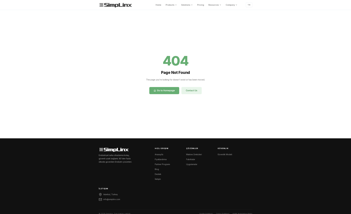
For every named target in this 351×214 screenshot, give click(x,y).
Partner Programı (162, 164)
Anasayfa (159, 154)
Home (158, 5)
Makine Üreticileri (194, 154)
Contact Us (191, 90)
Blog (157, 169)
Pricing (200, 5)
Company (230, 5)
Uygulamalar (191, 164)
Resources (213, 5)
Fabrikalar (190, 159)
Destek (158, 174)
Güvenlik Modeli (225, 154)
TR (249, 5)
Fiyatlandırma (161, 159)
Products (170, 5)
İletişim (158, 179)
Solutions (185, 5)
